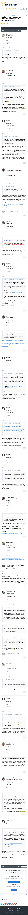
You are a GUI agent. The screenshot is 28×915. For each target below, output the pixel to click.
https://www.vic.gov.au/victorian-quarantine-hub (11, 563)
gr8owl (15, 50)
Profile (7, 43)
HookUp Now (14, 8)
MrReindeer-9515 (10, 591)
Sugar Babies (7, 8)
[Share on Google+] (6, 904)
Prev (3, 30)
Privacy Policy (11, 908)
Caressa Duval (10, 169)
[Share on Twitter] (1, 904)
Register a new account (14, 881)
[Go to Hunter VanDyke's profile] (3, 779)
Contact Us (17, 908)
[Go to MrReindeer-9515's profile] (3, 592)
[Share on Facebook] (3, 904)
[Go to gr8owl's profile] (3, 222)
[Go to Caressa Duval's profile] (3, 170)
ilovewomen (9, 542)
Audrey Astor (9, 70)
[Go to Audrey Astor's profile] (3, 71)
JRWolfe (8, 34)
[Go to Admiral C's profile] (3, 121)
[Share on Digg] (8, 904)
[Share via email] (16, 904)
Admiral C (8, 120)
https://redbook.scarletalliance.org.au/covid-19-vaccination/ (13, 533)
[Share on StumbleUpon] (14, 904)
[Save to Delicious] (10, 904)
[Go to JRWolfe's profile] (3, 35)
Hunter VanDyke (10, 778)
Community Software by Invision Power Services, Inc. (14, 912)
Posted (6, 47)
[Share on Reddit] (12, 904)
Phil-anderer (7, 20)
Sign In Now (14, 889)
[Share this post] (25, 47)
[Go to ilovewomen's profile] (3, 543)
